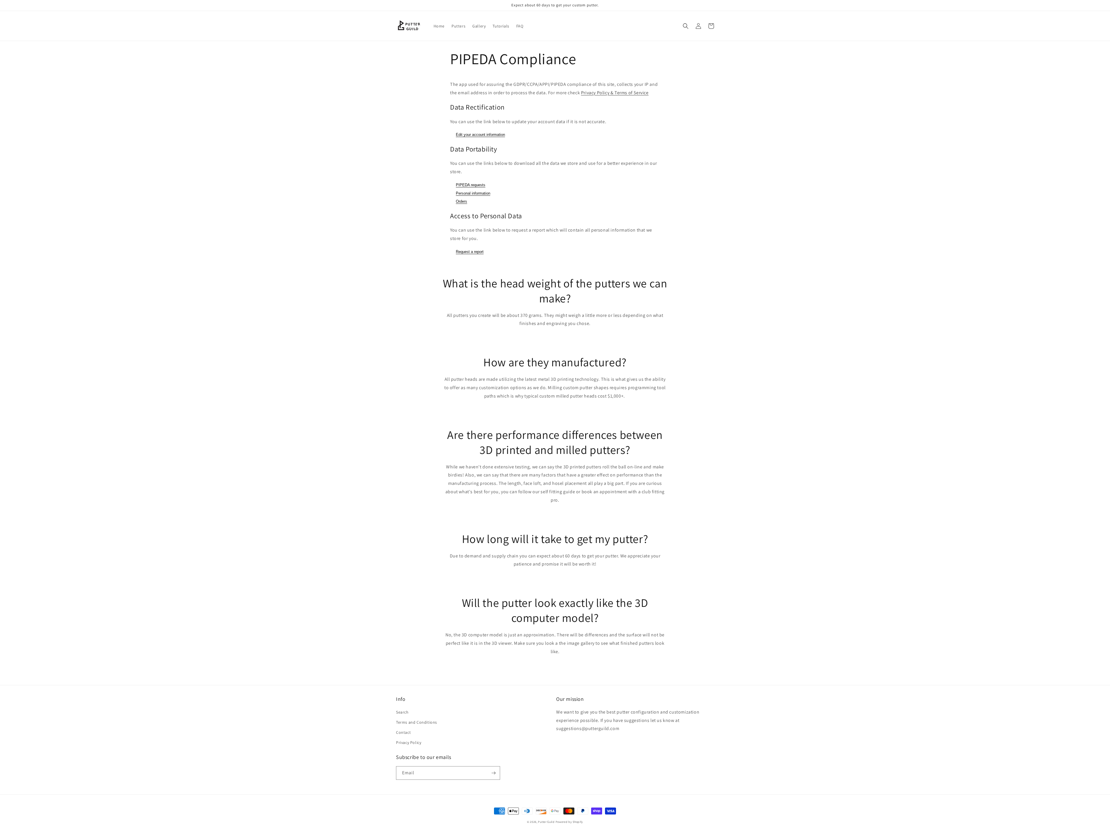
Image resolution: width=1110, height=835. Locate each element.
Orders (461, 201)
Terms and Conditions (416, 722)
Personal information (473, 193)
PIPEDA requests (470, 185)
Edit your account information (480, 134)
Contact (403, 732)
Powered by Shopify (569, 822)
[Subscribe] (493, 773)
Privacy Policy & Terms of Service (615, 93)
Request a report (470, 252)
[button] (685, 26)
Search (402, 712)
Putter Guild (546, 822)
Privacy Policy (408, 742)
